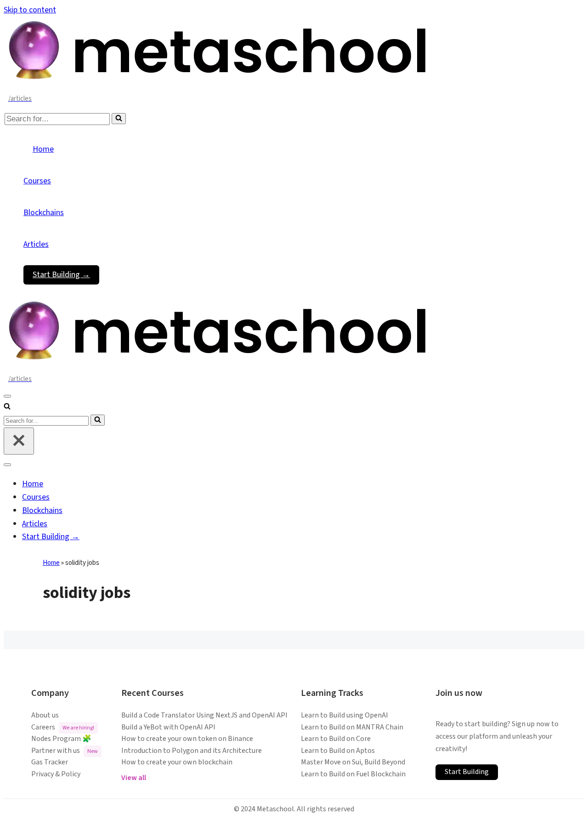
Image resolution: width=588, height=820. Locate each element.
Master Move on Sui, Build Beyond (353, 762)
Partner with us (64, 751)
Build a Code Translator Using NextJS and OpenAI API (204, 715)
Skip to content (30, 10)
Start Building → (61, 274)
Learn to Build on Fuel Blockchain (353, 774)
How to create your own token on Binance (187, 739)
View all (133, 778)
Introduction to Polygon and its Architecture (191, 751)
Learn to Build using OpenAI (344, 715)
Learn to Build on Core (336, 739)
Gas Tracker (49, 762)
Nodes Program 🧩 (61, 739)
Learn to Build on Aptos (338, 751)
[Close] (19, 441)
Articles (36, 244)
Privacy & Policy (55, 774)
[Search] (119, 118)
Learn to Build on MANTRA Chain (352, 727)
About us (45, 715)
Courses (37, 181)
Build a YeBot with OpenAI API (168, 727)
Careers (62, 727)
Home (43, 149)
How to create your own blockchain (176, 762)
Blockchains (43, 212)
